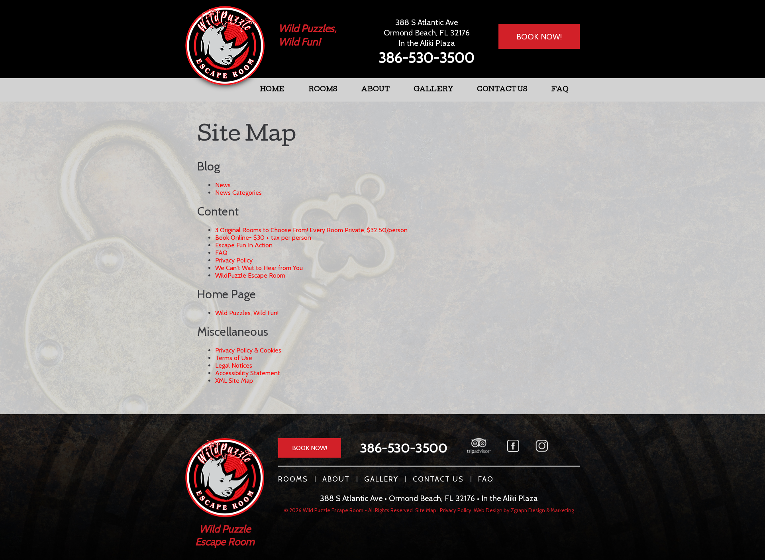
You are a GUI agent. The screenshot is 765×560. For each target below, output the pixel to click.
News (223, 185)
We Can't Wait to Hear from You (259, 268)
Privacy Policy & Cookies (248, 350)
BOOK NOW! (539, 36)
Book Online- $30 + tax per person (263, 237)
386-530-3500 (427, 57)
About (375, 89)
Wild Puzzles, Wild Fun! (247, 313)
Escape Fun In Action (244, 245)
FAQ (560, 89)
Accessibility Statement (247, 373)
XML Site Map (234, 380)
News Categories (238, 192)
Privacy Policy (234, 260)
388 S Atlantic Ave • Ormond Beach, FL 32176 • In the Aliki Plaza (429, 498)
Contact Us (502, 89)
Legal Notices (233, 365)
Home (272, 89)
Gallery (433, 89)
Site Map (425, 510)
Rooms (322, 89)
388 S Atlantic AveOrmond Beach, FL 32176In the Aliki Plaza (427, 33)
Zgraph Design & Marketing (542, 510)
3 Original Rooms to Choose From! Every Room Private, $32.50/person (311, 230)
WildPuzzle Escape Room (250, 275)
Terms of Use (233, 358)
